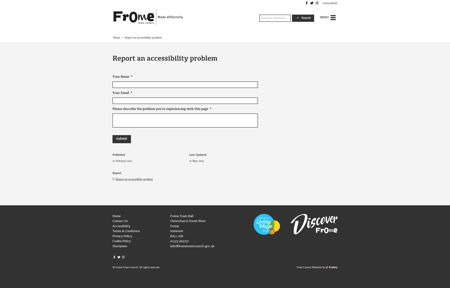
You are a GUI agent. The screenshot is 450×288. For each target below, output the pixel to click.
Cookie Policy (121, 241)
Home (116, 216)
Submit (121, 139)
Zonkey (333, 267)
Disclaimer (119, 246)
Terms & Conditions (126, 231)
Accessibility (121, 226)
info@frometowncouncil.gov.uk (192, 246)
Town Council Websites (309, 267)
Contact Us (120, 221)
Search (306, 18)
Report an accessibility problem (134, 179)
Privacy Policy (122, 236)
